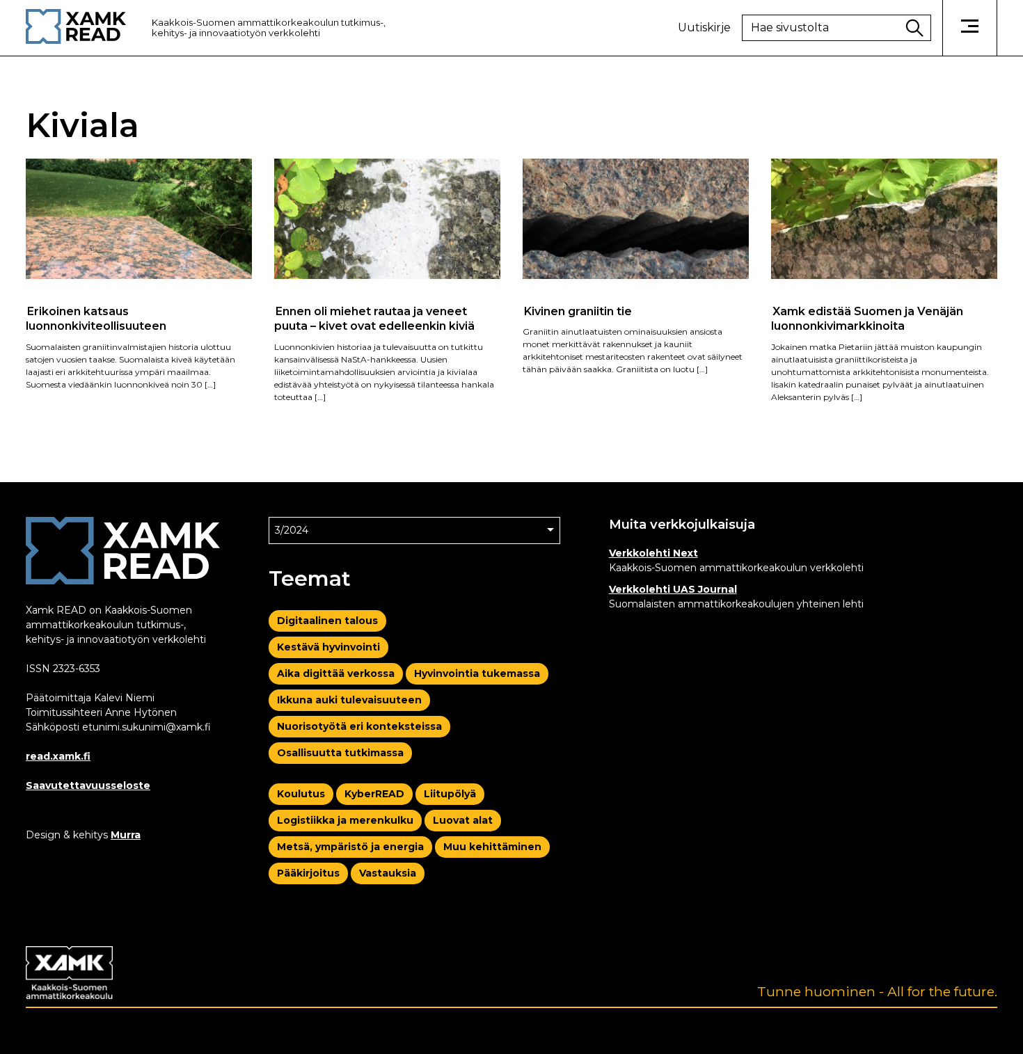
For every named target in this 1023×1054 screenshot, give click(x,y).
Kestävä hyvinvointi (328, 647)
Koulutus (301, 794)
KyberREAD (374, 794)
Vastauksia (387, 873)
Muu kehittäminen (492, 846)
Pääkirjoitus (308, 873)
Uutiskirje (704, 28)
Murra (126, 835)
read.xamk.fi (58, 756)
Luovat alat (463, 820)
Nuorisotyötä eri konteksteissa (359, 726)
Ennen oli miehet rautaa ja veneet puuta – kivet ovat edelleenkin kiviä (374, 318)
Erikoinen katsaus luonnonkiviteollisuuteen (96, 318)
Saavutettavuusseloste (88, 785)
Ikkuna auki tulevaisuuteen (349, 700)
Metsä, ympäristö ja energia (350, 846)
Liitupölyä (450, 794)
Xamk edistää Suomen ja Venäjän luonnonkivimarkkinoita (867, 318)
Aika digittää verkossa (336, 673)
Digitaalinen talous (327, 620)
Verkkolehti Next (653, 553)
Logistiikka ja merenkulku (345, 820)
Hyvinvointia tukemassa (477, 673)
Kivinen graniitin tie (578, 310)
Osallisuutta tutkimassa (340, 752)
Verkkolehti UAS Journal (673, 589)
